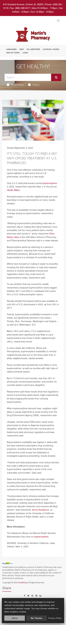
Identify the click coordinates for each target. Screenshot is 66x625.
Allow (14, 618)
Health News (17, 84)
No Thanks (36, 618)
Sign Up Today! (13, 52)
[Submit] (56, 77)
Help (21, 49)
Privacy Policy (55, 618)
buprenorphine (50, 183)
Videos (36, 84)
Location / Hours (51, 49)
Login (25, 52)
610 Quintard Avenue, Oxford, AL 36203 (23, 4)
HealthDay (22, 582)
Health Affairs (13, 190)
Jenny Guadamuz (40, 509)
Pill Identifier (33, 49)
